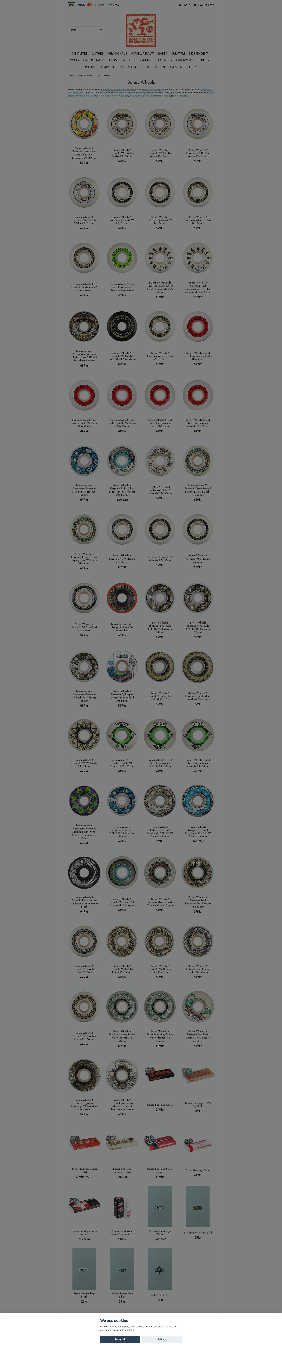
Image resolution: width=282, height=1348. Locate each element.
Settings (162, 1339)
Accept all (120, 1339)
